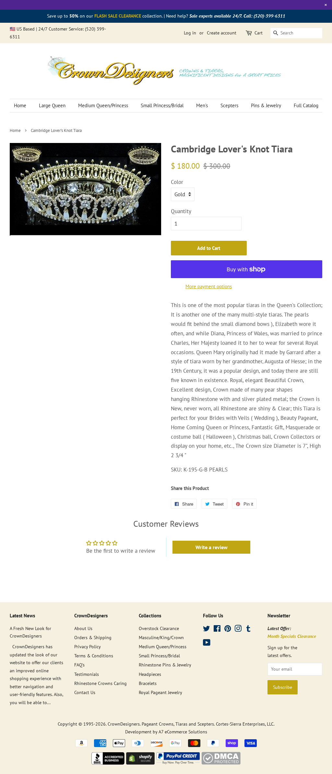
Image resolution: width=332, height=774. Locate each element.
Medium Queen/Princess (103, 105)
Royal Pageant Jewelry (160, 692)
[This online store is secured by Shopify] (140, 762)
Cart (259, 33)
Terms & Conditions (93, 655)
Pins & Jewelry (266, 105)
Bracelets (148, 683)
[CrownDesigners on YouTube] (206, 643)
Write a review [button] (212, 547)
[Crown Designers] (107, 762)
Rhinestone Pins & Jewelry (165, 665)
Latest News (22, 616)
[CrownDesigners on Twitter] (206, 629)
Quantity (181, 211)
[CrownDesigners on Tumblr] (248, 629)
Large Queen (52, 105)
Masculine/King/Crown (161, 637)
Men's (202, 105)
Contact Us (84, 692)
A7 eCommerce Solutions (183, 732)
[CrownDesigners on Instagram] (238, 629)
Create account (221, 33)
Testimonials (86, 674)
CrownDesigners (124, 724)
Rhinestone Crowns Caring (100, 683)
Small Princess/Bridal (162, 105)
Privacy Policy (87, 646)
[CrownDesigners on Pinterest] (227, 629)
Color (177, 182)
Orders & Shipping (93, 637)
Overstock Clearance (159, 628)
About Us (83, 628)
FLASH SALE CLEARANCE (117, 16)
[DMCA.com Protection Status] (221, 762)
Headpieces (150, 674)
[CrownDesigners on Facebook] (217, 629)
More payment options (208, 286)
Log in (190, 33)
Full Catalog (306, 105)
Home (20, 105)
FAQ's (79, 665)
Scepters (229, 105)
